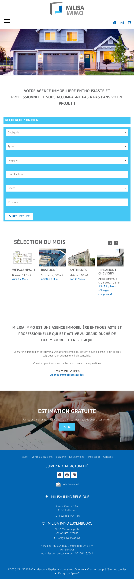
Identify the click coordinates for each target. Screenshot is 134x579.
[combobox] (67, 132)
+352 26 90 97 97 (69, 538)
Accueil (67, 9)
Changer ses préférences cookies (106, 569)
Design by (69, 573)
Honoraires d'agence (72, 569)
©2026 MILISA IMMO (20, 569)
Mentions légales (46, 569)
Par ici (67, 427)
